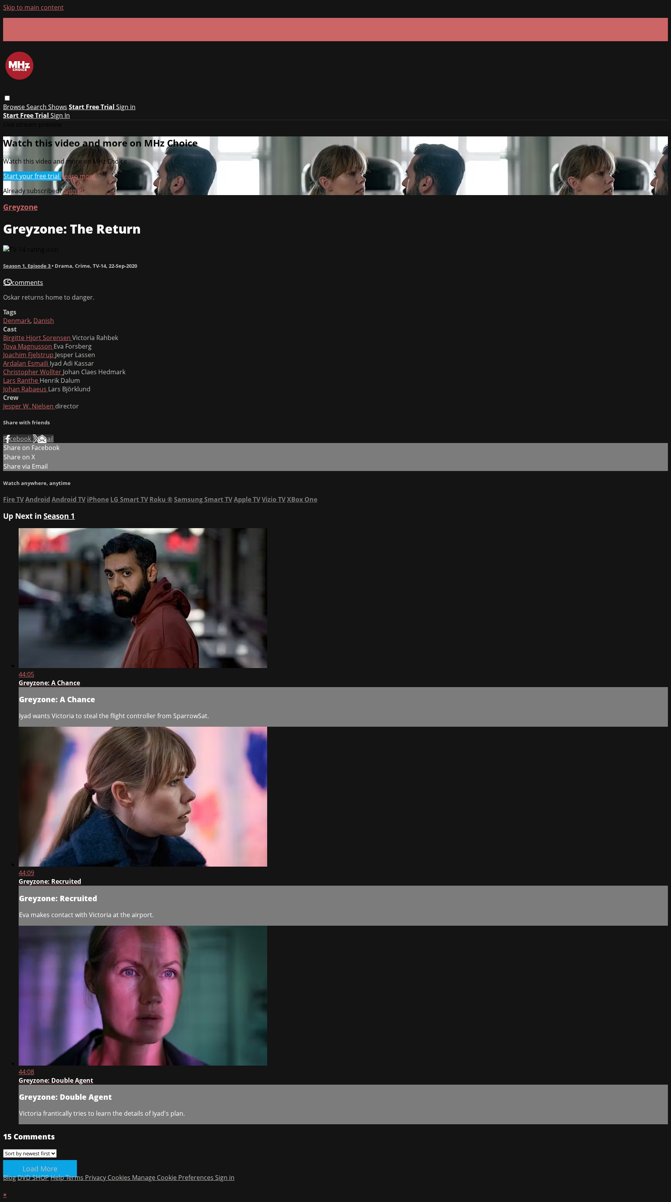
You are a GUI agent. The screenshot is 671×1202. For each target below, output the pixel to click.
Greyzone (20, 207)
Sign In (60, 115)
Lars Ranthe (21, 380)
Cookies (120, 1177)
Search (37, 107)
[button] (7, 98)
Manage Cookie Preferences (173, 1177)
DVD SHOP (33, 1177)
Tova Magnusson (28, 346)
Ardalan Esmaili (26, 363)
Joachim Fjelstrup (29, 355)
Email (46, 438)
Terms (75, 1177)
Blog (9, 1177)
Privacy (96, 1177)
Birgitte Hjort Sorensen (37, 337)
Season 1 (59, 516)
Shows (57, 107)
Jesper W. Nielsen (29, 406)
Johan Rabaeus (25, 389)
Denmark (16, 320)
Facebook (18, 438)
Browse (14, 107)
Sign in (126, 107)
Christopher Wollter (33, 372)
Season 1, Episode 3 (27, 265)
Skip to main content (33, 7)
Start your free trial (32, 176)
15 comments (23, 282)
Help (58, 1177)
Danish (43, 320)
